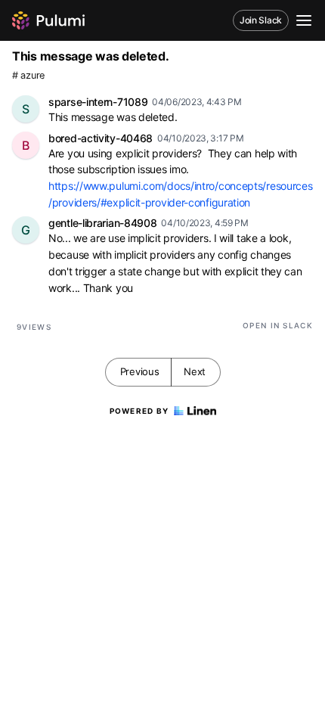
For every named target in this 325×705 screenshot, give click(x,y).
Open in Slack (278, 325)
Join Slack (261, 20)
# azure (28, 75)
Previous (139, 371)
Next (195, 371)
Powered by (139, 410)
